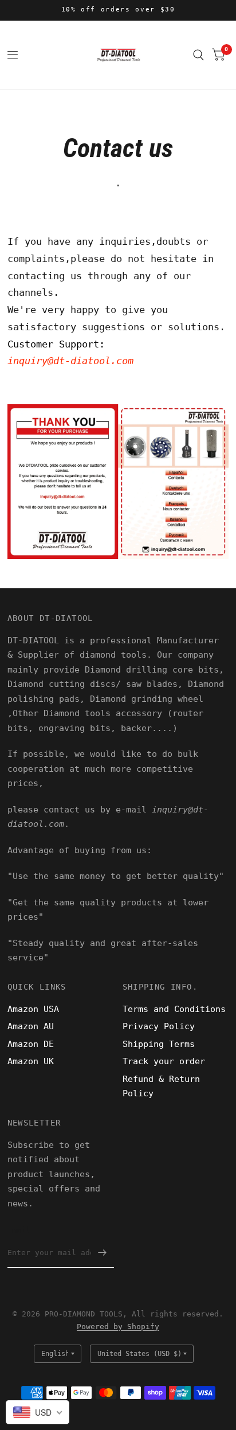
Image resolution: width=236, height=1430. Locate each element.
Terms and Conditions (174, 1009)
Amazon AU (30, 1026)
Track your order (164, 1061)
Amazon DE (30, 1044)
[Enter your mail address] (102, 1253)
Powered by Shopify (118, 1326)
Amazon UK (30, 1061)
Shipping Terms (159, 1044)
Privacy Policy (159, 1026)
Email (19, 1230)
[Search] (198, 55)
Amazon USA (33, 1009)
